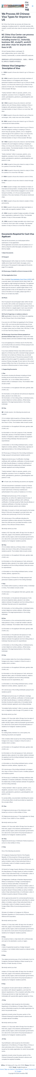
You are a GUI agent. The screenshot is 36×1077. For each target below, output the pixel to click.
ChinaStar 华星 (27, 6)
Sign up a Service (9, 1069)
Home (2, 1069)
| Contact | (31, 1069)
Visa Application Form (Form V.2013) (21, 279)
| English (18, 1071)
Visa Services (19, 1069)
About (26, 1069)
